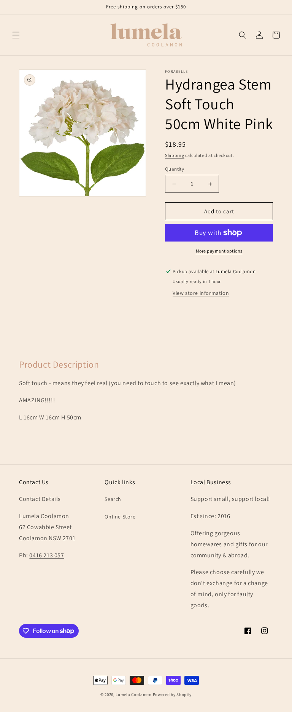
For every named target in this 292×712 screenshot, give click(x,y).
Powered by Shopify (172, 694)
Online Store (120, 516)
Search (113, 499)
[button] (16, 35)
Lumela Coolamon (134, 694)
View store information (201, 293)
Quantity (174, 169)
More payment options (219, 251)
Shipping (174, 155)
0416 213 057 (46, 555)
